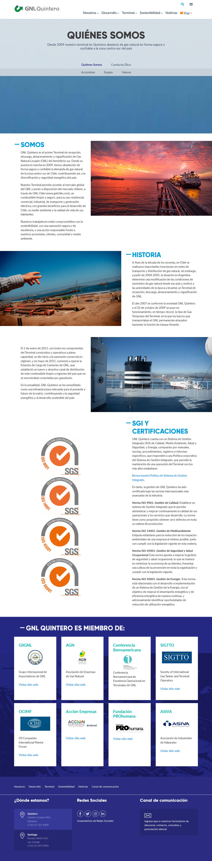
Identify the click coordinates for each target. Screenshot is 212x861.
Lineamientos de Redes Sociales (95, 820)
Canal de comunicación (105, 786)
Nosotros (89, 13)
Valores (126, 72)
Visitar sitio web (28, 684)
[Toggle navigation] (191, 4)
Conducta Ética (121, 64)
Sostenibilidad (150, 13)
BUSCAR (163, 22)
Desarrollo (109, 13)
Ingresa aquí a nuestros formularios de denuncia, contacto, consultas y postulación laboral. (166, 825)
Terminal (128, 13)
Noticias (171, 13)
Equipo (108, 72)
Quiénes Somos (91, 64)
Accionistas (88, 72)
